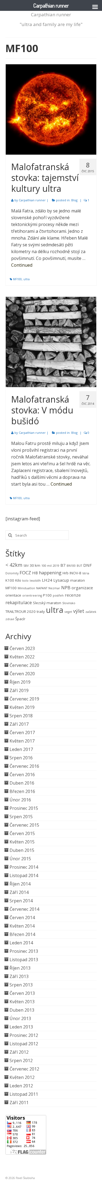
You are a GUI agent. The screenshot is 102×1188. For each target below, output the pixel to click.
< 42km (13, 565)
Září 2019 (19, 690)
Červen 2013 (22, 993)
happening (50, 572)
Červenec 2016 (24, 766)
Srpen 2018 (21, 716)
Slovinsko (68, 603)
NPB (65, 587)
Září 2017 (19, 724)
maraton (77, 580)
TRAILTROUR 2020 (20, 611)
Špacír (20, 618)
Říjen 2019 (20, 682)
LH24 (47, 580)
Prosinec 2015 (24, 808)
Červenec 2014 (24, 909)
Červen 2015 (22, 833)
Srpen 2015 (21, 817)
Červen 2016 (22, 775)
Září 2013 (19, 976)
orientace (13, 595)
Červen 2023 (22, 648)
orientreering (32, 595)
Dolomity (11, 573)
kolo (25, 580)
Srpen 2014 (21, 901)
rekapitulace (18, 602)
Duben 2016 (22, 783)
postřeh (58, 595)
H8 (35, 572)
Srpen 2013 (21, 985)
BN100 (71, 566)
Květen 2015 (22, 842)
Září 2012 (19, 1052)
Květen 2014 (22, 926)
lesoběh (35, 580)
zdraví (9, 619)
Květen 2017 (22, 741)
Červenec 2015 (24, 825)
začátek (90, 612)
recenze (73, 595)
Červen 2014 (22, 918)
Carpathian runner (51, 14)
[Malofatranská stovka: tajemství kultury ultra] (51, 109)
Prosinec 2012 (24, 1035)
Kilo (18, 580)
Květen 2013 (22, 1002)
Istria (85, 573)
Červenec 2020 (24, 665)
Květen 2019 (22, 707)
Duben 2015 (22, 850)
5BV (26, 566)
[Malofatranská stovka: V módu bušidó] (51, 342)
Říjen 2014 (20, 884)
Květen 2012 (22, 1077)
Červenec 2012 (24, 1069)
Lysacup (61, 580)
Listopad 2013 (24, 960)
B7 (63, 565)
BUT (79, 566)
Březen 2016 (22, 791)
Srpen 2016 (21, 758)
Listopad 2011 (24, 1094)
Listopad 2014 (24, 875)
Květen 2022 (22, 657)
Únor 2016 (20, 800)
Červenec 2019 (24, 699)
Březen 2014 (22, 934)
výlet (78, 611)
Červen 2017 (22, 732)
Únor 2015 (20, 859)
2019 (56, 566)
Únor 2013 (20, 1018)
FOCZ (25, 572)
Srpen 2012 (21, 1060)
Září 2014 (19, 892)
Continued (21, 265)
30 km (35, 565)
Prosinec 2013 (24, 951)
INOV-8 (75, 573)
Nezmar (54, 588)
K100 (9, 580)
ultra (26, 279)
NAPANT (41, 588)
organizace (82, 587)
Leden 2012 (21, 1086)
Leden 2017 (21, 749)
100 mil (46, 566)
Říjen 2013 (20, 968)
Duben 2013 (22, 1010)
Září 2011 (19, 1103)
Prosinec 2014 (24, 867)
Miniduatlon (26, 588)
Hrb (66, 573)
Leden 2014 (21, 943)
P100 (47, 595)
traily (41, 611)
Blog (74, 200)
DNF (87, 565)
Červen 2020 (22, 674)
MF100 (17, 279)
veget (68, 612)
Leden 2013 (21, 1027)
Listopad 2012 (24, 1044)
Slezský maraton (47, 602)
